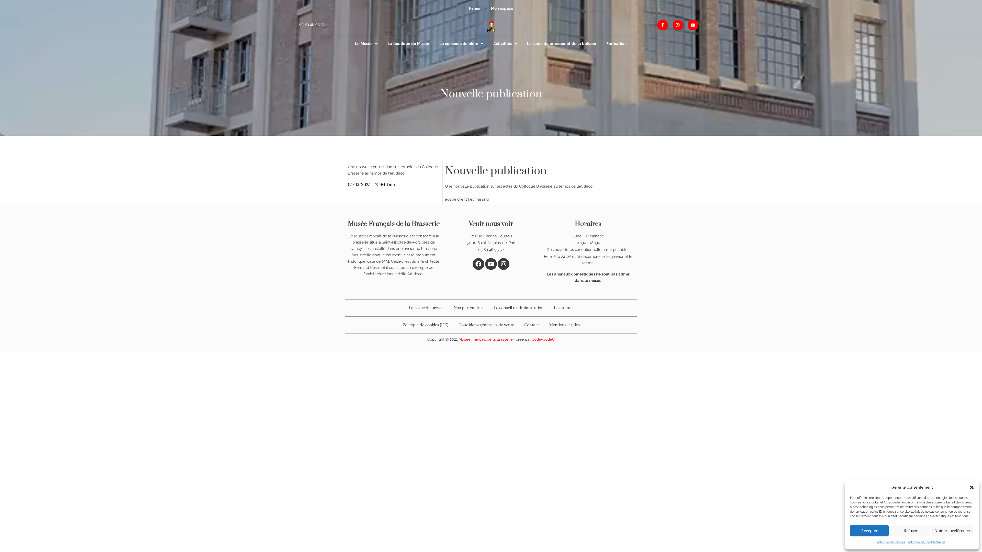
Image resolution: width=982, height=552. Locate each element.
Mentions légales (564, 325)
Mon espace (502, 8)
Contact (531, 325)
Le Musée (364, 43)
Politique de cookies (891, 542)
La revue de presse (426, 307)
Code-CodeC (543, 339)
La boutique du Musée (408, 43)
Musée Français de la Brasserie (486, 339)
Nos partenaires (468, 307)
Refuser (910, 530)
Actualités (502, 43)
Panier (475, 8)
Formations (616, 43)
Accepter (869, 530)
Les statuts (563, 307)
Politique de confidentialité (926, 542)
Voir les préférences (953, 530)
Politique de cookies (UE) (425, 325)
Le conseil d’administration (519, 307)
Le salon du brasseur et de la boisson (561, 43)
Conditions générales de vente (486, 325)
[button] (971, 487)
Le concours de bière (458, 43)
